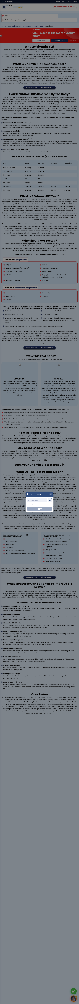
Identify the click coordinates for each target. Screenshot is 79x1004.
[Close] (50, 494)
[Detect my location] (50, 500)
